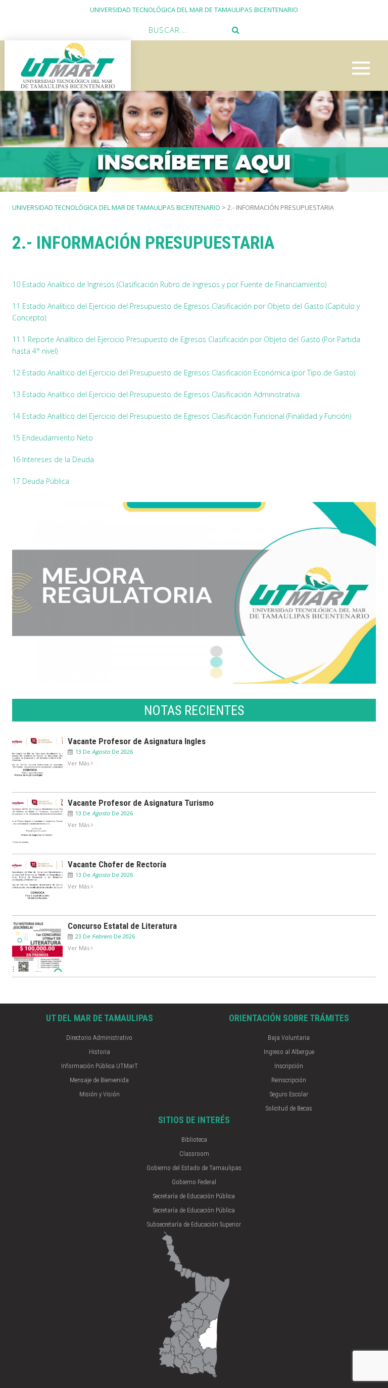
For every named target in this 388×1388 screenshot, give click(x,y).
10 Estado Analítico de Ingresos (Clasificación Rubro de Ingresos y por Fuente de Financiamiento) (169, 284)
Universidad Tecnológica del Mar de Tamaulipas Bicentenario (116, 207)
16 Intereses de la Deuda (53, 459)
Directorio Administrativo (99, 1037)
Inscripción (288, 1066)
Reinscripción (288, 1080)
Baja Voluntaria (289, 1037)
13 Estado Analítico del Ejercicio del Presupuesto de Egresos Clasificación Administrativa (156, 394)
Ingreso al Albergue (289, 1052)
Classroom (194, 1153)
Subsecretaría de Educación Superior (194, 1224)
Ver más (79, 763)
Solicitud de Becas (289, 1108)
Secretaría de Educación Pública (194, 1196)
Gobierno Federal (194, 1182)
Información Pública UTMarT (99, 1066)
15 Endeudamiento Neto (52, 437)
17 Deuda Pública (40, 481)
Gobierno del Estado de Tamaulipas (194, 1168)
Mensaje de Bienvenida (99, 1080)
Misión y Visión (99, 1094)
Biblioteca (194, 1139)
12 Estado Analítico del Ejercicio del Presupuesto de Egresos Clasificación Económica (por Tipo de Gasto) (183, 372)
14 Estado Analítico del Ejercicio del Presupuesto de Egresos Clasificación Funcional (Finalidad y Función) (181, 416)
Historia (99, 1052)
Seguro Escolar (289, 1094)
